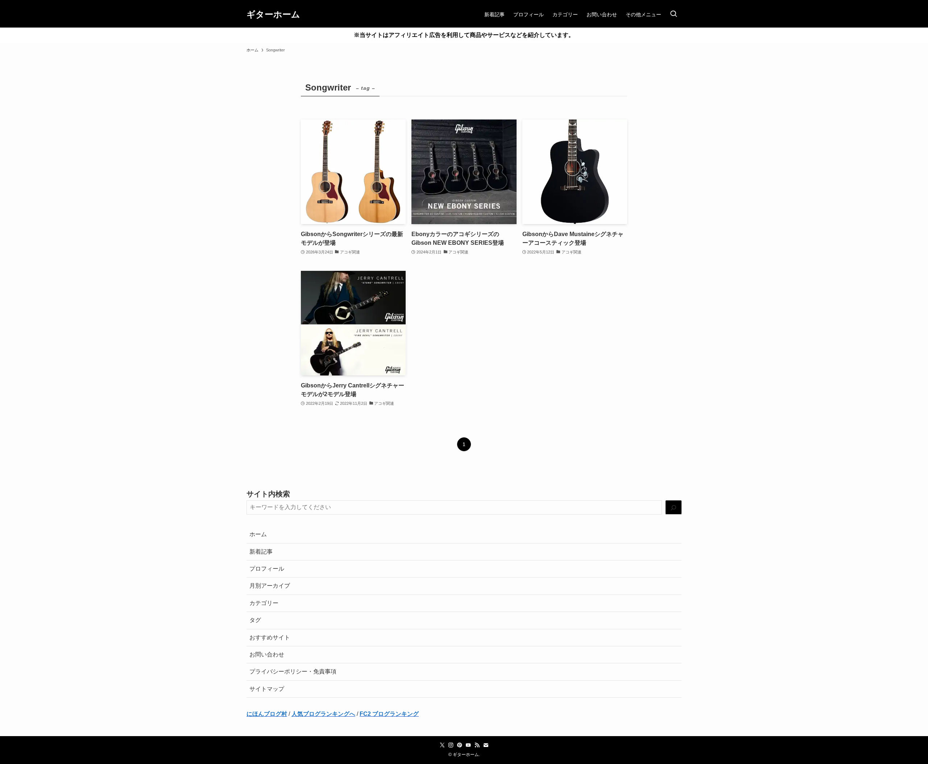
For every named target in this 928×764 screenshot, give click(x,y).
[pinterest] (459, 745)
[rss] (477, 745)
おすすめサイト (269, 637)
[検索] (674, 507)
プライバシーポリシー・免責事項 (292, 671)
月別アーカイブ (269, 586)
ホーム (258, 534)
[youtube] (468, 745)
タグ (255, 620)
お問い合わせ (266, 654)
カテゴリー (263, 603)
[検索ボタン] (674, 14)
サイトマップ (266, 689)
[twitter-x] (442, 745)
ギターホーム (273, 14)
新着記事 (261, 552)
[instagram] (451, 745)
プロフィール (266, 569)
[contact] (485, 745)
